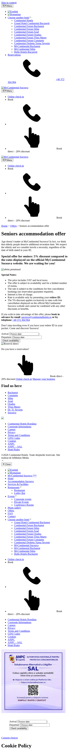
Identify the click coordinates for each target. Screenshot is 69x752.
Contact (12, 516)
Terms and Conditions (19, 435)
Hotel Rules (14, 449)
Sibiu (10, 398)
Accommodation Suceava (21, 481)
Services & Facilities (18, 484)
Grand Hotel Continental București (31, 23)
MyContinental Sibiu (24, 49)
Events (11, 496)
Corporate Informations (19, 426)
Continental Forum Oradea (27, 34)
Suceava (12, 412)
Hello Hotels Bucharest (26, 554)
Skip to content (9, 2)
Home (4, 226)
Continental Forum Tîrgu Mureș (30, 37)
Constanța (13, 395)
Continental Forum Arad (26, 32)
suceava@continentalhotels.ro (36, 317)
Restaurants (13, 487)
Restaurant (19, 490)
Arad (10, 401)
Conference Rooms (24, 505)
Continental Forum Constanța (29, 40)
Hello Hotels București (25, 52)
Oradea (11, 404)
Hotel (10, 478)
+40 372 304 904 (21, 320)
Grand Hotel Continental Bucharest (32, 522)
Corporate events (22, 499)
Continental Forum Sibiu (26, 29)
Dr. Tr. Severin (15, 409)
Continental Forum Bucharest (29, 26)
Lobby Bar (19, 493)
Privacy (11, 432)
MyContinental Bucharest (27, 46)
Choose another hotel (18, 17)
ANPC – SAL (15, 446)
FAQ (10, 513)
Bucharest (13, 392)
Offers (13, 226)
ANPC (11, 443)
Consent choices (9, 737)
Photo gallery (14, 507)
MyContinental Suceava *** (22, 475)
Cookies (12, 441)
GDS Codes (14, 438)
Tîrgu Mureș (14, 407)
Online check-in (16, 96)
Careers (11, 429)
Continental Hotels (23, 20)
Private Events (21, 502)
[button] (2, 461)
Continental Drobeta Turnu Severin (32, 43)
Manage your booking (44, 379)
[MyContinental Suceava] (14, 87)
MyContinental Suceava (26, 545)
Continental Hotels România (22, 423)
